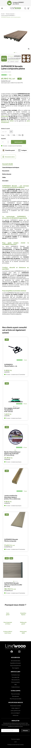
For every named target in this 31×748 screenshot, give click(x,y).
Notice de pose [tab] (6, 174)
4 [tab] (16, 406)
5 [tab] (17, 406)
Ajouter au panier (18, 142)
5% (8, 135)
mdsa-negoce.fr (15, 708)
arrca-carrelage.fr (15, 713)
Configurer (24, 150)
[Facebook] (12, 652)
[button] (2, 3)
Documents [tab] (5, 171)
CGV (15, 741)
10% (14, 135)
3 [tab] (15, 406)
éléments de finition (7, 121)
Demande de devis (10, 156)
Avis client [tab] (5, 180)
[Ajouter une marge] (22, 135)
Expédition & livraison (15, 663)
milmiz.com (15, 715)
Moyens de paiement (15, 665)
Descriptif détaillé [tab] (7, 164)
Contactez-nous (15, 675)
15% (19, 135)
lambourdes (4, 116)
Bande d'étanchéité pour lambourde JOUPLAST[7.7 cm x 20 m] (12, 453)
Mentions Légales (15, 739)
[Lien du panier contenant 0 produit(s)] (28, 8)
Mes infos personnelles (15, 698)
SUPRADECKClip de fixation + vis (10, 365)
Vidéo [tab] (4, 177)
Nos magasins (15, 668)
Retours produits (15, 682)
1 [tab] (14, 52)
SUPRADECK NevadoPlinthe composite (11, 540)
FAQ (15, 684)
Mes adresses (15, 696)
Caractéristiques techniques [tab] (10, 167)
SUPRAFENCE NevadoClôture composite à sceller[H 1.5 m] (13, 584)
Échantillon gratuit (10, 150)
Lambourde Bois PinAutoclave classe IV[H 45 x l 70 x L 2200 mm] (12, 497)
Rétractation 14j (15, 679)
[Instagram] (19, 652)
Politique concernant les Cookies (15, 744)
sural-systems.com (15, 710)
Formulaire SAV (15, 677)
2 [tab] (14, 406)
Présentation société (15, 705)
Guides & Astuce (15, 687)
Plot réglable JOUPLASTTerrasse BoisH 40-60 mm (12, 409)
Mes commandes (15, 694)
